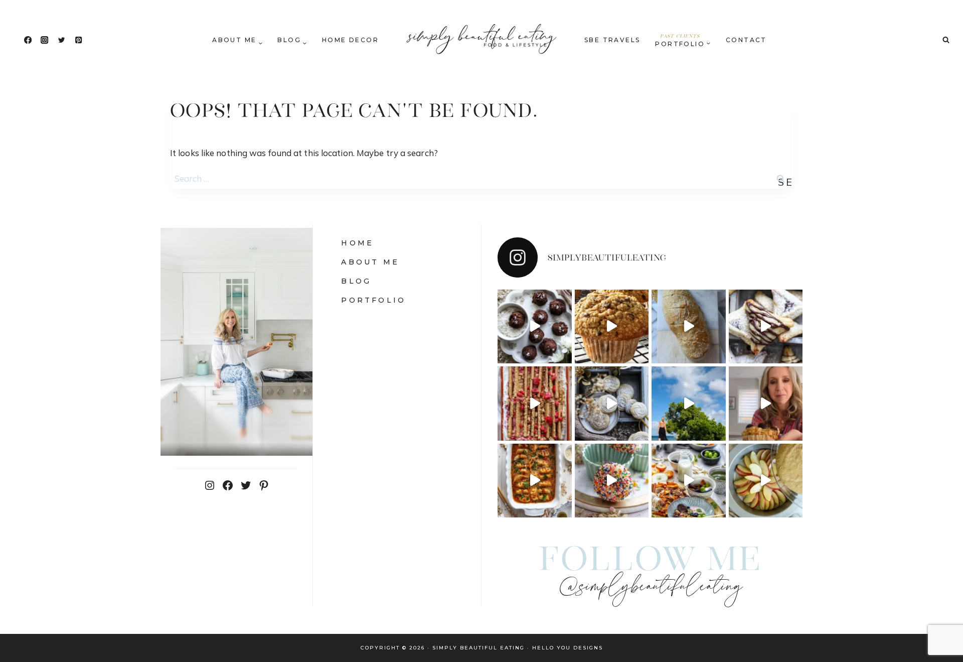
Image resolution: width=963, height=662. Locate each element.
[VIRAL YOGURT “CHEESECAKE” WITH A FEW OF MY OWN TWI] (535, 403)
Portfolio (373, 300)
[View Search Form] (946, 40)
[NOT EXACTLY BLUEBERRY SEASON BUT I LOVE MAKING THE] (766, 403)
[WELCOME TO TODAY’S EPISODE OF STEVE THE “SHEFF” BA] (689, 327)
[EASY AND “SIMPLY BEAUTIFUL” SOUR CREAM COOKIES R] (612, 403)
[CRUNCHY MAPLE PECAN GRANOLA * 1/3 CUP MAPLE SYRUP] (689, 481)
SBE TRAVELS (612, 40)
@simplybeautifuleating (650, 587)
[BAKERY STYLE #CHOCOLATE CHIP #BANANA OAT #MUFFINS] (612, 327)
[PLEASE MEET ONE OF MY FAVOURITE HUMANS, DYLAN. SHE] (612, 481)
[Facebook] (28, 40)
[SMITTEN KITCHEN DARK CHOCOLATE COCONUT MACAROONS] (535, 327)
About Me (370, 262)
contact (746, 40)
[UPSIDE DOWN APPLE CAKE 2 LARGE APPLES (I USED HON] (766, 481)
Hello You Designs (567, 647)
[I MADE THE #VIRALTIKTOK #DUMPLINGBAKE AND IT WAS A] (535, 481)
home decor (350, 40)
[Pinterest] (78, 40)
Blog (356, 281)
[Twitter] (61, 40)
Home (357, 242)
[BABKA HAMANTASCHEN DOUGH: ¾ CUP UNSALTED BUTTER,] (766, 327)
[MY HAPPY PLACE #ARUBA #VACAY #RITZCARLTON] (689, 403)
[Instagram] (45, 40)
